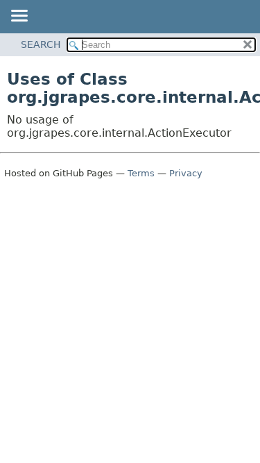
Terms (141, 173)
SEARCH (41, 44)
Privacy (185, 173)
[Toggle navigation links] (19, 16)
